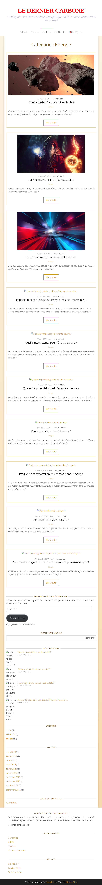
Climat (35, 32)
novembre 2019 (13, 781)
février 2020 (11, 768)
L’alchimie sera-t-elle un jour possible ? (51, 179)
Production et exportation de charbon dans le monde (51, 474)
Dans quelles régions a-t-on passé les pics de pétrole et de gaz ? (51, 562)
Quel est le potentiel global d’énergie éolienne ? (51, 388)
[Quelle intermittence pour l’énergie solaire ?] (51, 333)
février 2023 (11, 756)
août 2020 (10, 760)
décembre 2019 (13, 777)
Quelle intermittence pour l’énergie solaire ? (51, 342)
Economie (59, 32)
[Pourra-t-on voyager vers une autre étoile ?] (51, 230)
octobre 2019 (12, 785)
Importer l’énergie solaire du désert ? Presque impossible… (51, 300)
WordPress (51, 882)
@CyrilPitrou (11, 802)
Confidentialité (14, 868)
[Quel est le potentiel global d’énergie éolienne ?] (51, 379)
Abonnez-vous (17, 618)
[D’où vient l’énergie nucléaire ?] (51, 510)
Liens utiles (13, 837)
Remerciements (15, 872)
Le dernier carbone (51, 10)
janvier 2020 (11, 773)
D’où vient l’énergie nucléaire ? (51, 519)
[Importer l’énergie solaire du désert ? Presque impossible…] (51, 291)
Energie (46, 32)
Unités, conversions (16, 850)
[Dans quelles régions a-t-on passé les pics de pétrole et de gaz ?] (51, 553)
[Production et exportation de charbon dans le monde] (51, 465)
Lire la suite (51, 122)
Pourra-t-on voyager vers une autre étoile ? (51, 257)
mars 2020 (11, 764)
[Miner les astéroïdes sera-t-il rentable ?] (51, 74)
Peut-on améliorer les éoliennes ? (51, 431)
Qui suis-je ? (13, 863)
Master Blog (71, 882)
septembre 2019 (13, 789)
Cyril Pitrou (60, 99)
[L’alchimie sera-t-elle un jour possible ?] (51, 153)
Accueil (24, 32)
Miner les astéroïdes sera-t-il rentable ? (51, 102)
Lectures (12, 846)
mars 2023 (11, 752)
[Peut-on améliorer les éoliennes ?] (51, 422)
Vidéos (11, 842)
